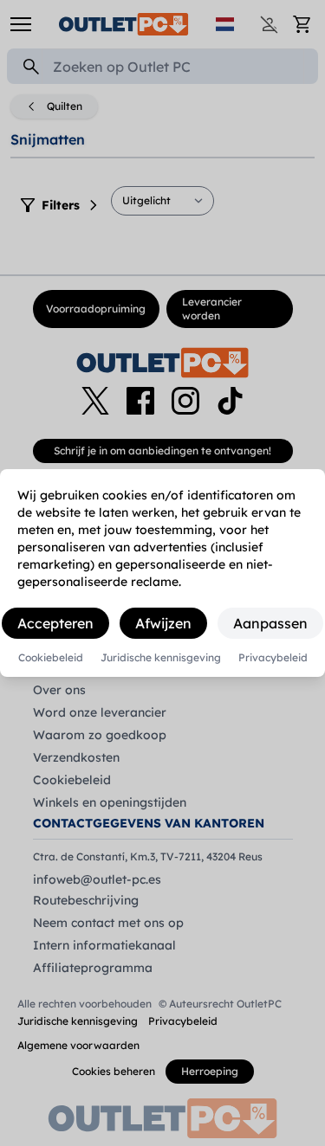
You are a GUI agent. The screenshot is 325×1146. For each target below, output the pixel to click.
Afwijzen (163, 623)
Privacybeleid (273, 658)
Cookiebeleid (50, 658)
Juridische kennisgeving (161, 658)
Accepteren (55, 623)
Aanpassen (270, 623)
